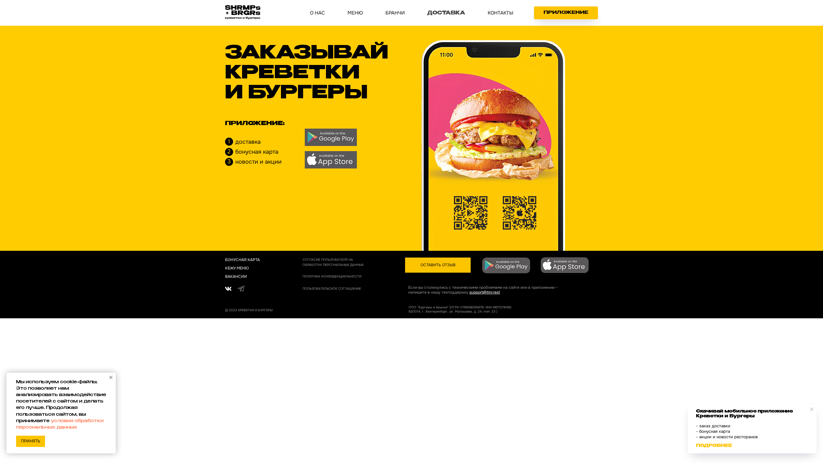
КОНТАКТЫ (500, 13)
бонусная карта (242, 259)
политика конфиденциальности (332, 276)
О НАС (317, 13)
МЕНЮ (355, 13)
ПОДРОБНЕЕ (714, 446)
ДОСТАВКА (446, 13)
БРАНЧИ (395, 13)
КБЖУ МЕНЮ (237, 268)
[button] (438, 265)
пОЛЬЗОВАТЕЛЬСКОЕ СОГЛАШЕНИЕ (332, 288)
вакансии (236, 276)
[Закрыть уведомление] (111, 377)
